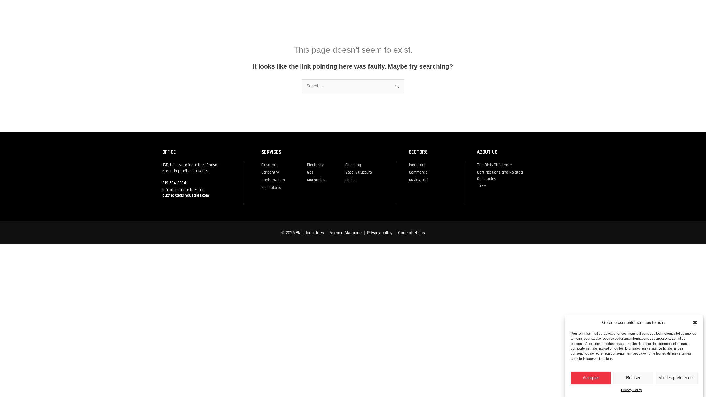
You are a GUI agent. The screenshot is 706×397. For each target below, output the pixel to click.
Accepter (591, 377)
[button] (695, 322)
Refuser (633, 377)
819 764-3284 (174, 183)
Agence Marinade (346, 232)
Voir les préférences (677, 377)
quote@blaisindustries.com (185, 195)
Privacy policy (379, 232)
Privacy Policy (631, 390)
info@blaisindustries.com (183, 189)
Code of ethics (411, 232)
